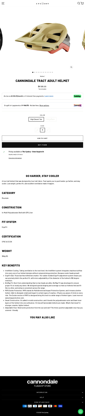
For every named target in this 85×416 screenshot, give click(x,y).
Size (42, 126)
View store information (15, 158)
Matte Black (50, 119)
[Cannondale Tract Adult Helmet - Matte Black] (21, 366)
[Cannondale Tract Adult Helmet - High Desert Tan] (13, 366)
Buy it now (42, 145)
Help (42, 397)
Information (41, 392)
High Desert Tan (36, 119)
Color (42, 115)
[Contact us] (80, 411)
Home (42, 76)
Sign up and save (41, 402)
